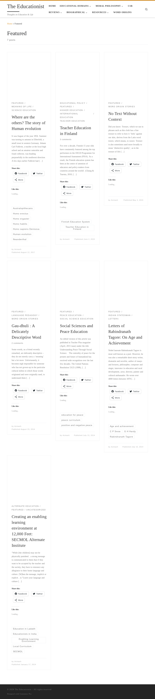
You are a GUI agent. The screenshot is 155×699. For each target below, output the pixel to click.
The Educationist (23, 689)
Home (9, 23)
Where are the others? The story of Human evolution (28, 123)
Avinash (17, 249)
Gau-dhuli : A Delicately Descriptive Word (26, 332)
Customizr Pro (26, 694)
